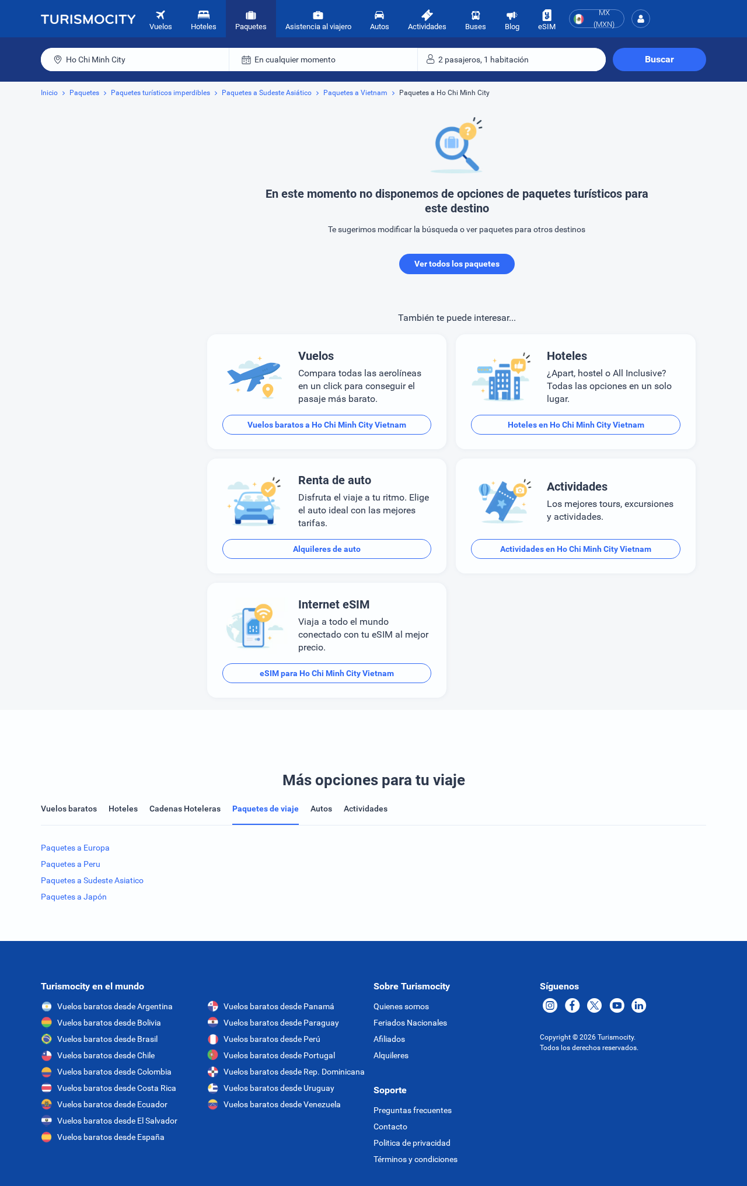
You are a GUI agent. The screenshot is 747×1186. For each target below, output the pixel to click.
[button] (640, 18)
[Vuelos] (88, 19)
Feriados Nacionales (410, 1022)
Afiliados (389, 1039)
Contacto (390, 1126)
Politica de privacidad (412, 1142)
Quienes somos (401, 1006)
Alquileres (391, 1055)
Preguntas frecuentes (413, 1110)
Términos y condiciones (416, 1159)
